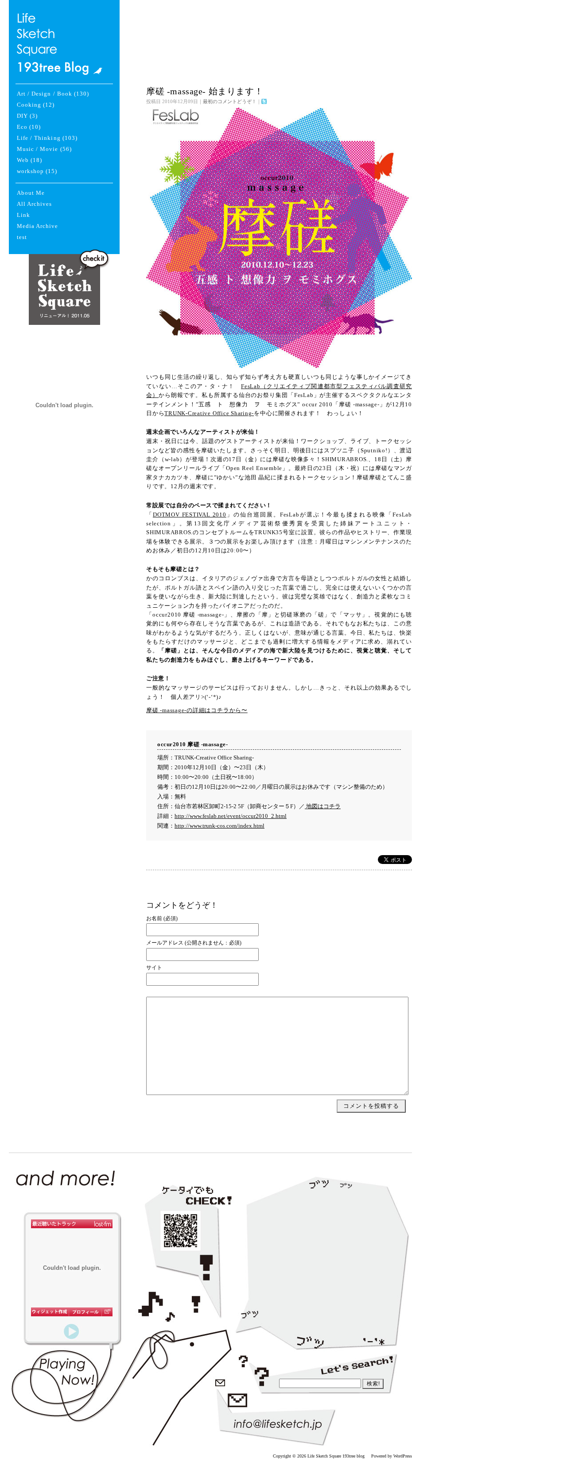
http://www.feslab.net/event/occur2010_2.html (231, 816)
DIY (22, 115)
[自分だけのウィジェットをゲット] (50, 1311)
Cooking (29, 104)
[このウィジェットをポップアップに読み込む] (107, 1311)
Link (23, 215)
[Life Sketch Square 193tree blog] (59, 70)
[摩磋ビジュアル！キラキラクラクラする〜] (279, 366)
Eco (22, 126)
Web (23, 160)
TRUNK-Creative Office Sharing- (209, 413)
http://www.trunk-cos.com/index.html (219, 825)
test (22, 237)
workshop (30, 171)
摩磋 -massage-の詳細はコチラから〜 (197, 710)
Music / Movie (37, 149)
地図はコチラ (323, 806)
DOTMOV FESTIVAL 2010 (189, 515)
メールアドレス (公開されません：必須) (193, 943)
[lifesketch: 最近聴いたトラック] (72, 1223)
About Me (31, 192)
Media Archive (37, 226)
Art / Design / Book (44, 93)
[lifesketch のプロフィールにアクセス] (85, 1311)
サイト (154, 968)
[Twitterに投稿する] (264, 101)
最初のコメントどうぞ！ (229, 101)
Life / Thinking (39, 138)
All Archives (34, 204)
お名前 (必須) (162, 919)
